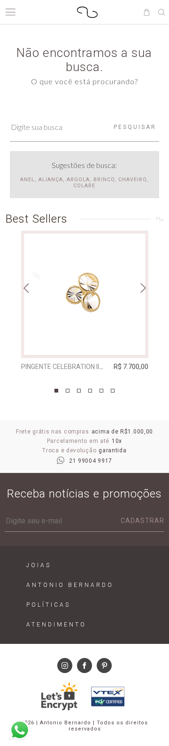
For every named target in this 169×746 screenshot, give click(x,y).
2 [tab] (67, 391)
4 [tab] (90, 391)
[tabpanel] (85, 303)
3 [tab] (79, 391)
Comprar (84, 344)
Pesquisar (135, 127)
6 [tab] (113, 391)
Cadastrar (142, 520)
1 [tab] (56, 391)
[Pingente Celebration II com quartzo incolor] (84, 294)
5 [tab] (101, 391)
